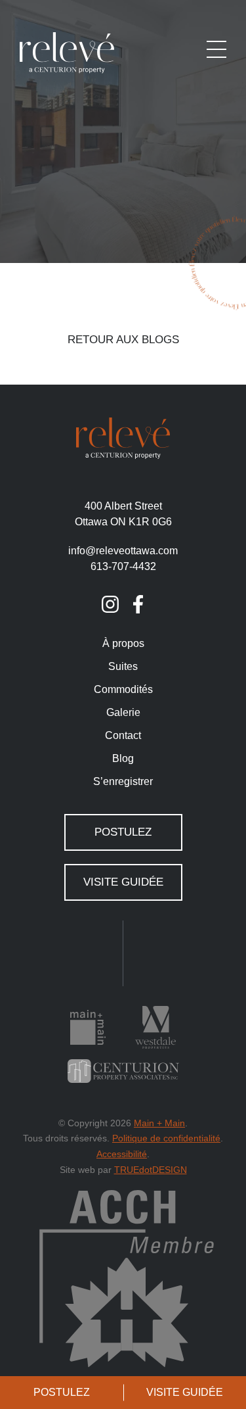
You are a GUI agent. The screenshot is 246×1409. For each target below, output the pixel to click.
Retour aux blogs (123, 339)
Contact (123, 735)
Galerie (123, 712)
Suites (123, 666)
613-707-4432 (123, 566)
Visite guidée (123, 882)
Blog (123, 758)
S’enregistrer (123, 781)
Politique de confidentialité (166, 1138)
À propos (123, 643)
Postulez (61, 1392)
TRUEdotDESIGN (150, 1169)
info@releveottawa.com (123, 550)
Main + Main (159, 1123)
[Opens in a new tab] (110, 604)
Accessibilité (121, 1154)
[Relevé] (67, 52)
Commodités (123, 689)
